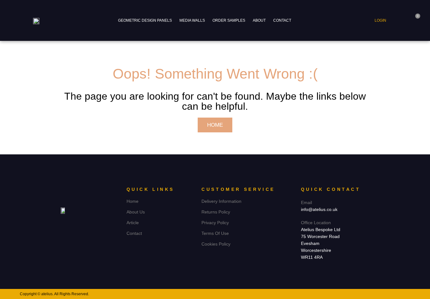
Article (133, 222)
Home (133, 201)
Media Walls (192, 20)
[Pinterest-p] (69, 224)
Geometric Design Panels (145, 20)
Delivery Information (221, 201)
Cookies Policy (215, 243)
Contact (282, 20)
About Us (136, 211)
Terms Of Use (215, 233)
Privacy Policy (215, 222)
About (259, 20)
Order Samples (228, 20)
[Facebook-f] (57, 224)
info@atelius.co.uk (319, 209)
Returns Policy (215, 211)
